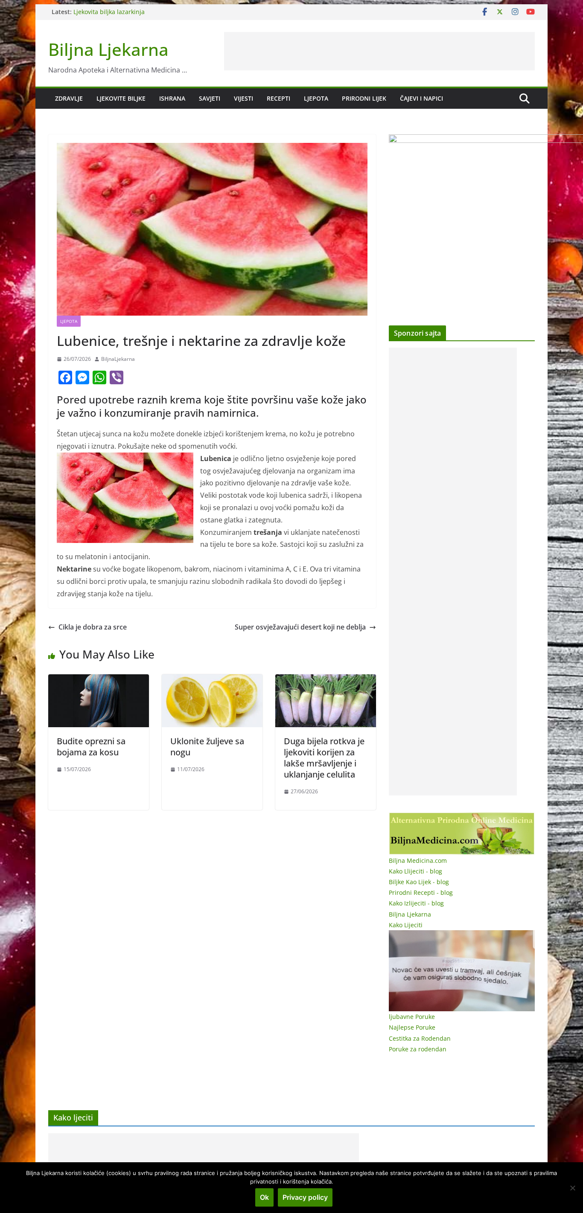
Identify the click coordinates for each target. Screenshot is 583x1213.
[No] (572, 1188)
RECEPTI (278, 98)
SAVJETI (209, 98)
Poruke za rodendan (417, 1049)
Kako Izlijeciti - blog (416, 903)
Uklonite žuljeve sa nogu (207, 746)
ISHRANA (172, 98)
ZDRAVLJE (69, 98)
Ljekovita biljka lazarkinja (109, 12)
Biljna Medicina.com (418, 860)
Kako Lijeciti (406, 925)
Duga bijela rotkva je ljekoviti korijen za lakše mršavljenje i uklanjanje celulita (324, 757)
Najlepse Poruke (412, 1027)
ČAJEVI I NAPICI (421, 98)
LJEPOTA (316, 98)
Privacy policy (305, 1197)
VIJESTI (243, 98)
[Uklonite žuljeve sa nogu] (212, 680)
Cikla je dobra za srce (92, 627)
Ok (264, 1197)
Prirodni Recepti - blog (421, 892)
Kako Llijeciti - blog (415, 871)
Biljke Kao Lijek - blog (419, 882)
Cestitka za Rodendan (420, 1038)
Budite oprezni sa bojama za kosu (91, 746)
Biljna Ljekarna (108, 49)
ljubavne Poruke (412, 1017)
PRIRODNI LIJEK (364, 98)
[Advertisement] (379, 51)
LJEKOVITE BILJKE (121, 98)
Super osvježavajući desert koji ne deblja (300, 627)
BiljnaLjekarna (118, 359)
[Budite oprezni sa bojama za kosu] (98, 680)
